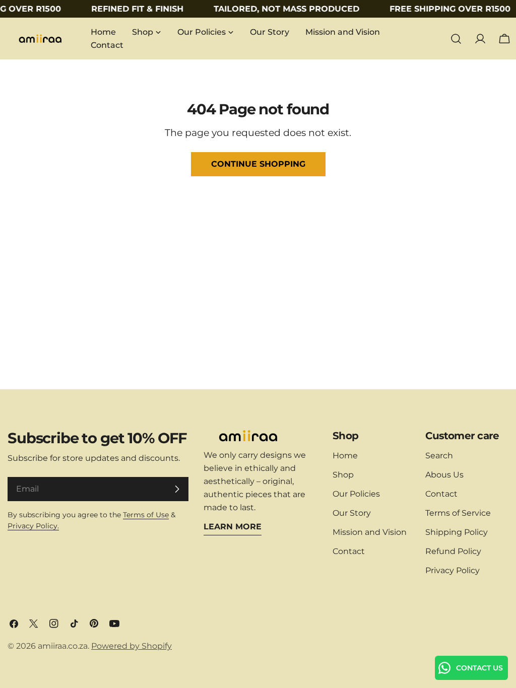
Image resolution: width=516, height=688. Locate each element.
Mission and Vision (370, 532)
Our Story (352, 513)
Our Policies (356, 494)
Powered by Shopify (131, 646)
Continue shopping (258, 164)
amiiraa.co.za (63, 646)
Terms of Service (458, 513)
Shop (343, 474)
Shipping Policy (456, 532)
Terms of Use (146, 514)
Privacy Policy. (33, 525)
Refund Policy (453, 551)
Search (439, 455)
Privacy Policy (452, 570)
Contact (349, 551)
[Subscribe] (176, 489)
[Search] (456, 39)
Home (345, 455)
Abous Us (444, 474)
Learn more (233, 526)
